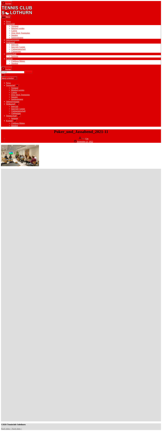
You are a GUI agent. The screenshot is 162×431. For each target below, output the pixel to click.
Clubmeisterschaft (18, 49)
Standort (14, 63)
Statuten (14, 35)
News (8, 21)
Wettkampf (10, 42)
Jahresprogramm (12, 40)
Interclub (14, 45)
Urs (86, 139)
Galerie (14, 31)
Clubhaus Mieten (18, 61)
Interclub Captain (18, 47)
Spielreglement (17, 37)
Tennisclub (10, 24)
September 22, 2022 (85, 141)
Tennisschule (11, 54)
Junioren (14, 56)
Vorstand (14, 26)
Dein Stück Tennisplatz (20, 33)
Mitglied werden (17, 28)
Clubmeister (16, 51)
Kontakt (9, 59)
